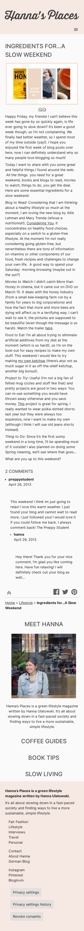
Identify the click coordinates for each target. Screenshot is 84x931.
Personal (16, 842)
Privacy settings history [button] (32, 904)
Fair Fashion (18, 822)
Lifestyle (26, 603)
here (48, 328)
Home (10, 603)
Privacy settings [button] (26, 892)
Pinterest (16, 875)
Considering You (40, 223)
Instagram (17, 870)
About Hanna (19, 856)
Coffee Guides (44, 741)
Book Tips (43, 757)
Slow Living (43, 774)
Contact (15, 851)
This (21, 404)
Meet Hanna (44, 624)
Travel (14, 837)
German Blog (19, 861)
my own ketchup (31, 361)
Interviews (17, 832)
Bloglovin (16, 880)
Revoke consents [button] (27, 916)
